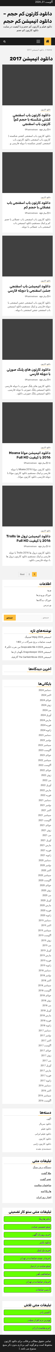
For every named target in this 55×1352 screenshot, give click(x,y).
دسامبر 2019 (45, 920)
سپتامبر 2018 (44, 985)
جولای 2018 (45, 995)
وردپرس (47, 605)
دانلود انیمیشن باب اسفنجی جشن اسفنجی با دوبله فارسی (29, 288)
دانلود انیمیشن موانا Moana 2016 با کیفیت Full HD (29, 455)
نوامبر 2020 (45, 865)
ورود (49, 590)
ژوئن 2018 (46, 1000)
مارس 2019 (45, 955)
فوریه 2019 (45, 960)
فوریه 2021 (45, 850)
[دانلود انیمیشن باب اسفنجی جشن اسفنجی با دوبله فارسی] (27, 256)
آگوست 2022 (44, 765)
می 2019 (46, 945)
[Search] (4, 42)
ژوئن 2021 (46, 830)
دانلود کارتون (45, 110)
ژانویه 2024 (45, 730)
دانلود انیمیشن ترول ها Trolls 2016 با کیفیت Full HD (28, 538)
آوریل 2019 (46, 950)
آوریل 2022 (46, 785)
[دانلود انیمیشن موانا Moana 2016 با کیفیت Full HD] (27, 422)
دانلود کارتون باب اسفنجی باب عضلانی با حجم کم (28, 205)
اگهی (48, 1118)
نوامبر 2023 (45, 740)
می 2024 (46, 710)
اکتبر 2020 (46, 870)
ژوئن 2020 (46, 890)
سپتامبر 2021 (44, 815)
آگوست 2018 (44, 990)
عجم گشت (45, 1179)
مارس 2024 (45, 720)
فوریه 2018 (45, 1020)
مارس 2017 (45, 1070)
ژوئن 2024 (46, 705)
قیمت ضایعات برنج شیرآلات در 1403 (33, 642)
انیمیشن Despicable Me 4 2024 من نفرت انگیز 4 (28, 647)
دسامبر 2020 (45, 860)
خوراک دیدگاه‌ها (43, 600)
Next (22, 574)
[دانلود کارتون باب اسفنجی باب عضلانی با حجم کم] (27, 172)
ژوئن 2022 (46, 775)
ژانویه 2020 (45, 915)
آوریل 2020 (46, 900)
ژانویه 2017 (45, 1080)
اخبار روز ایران (43, 1197)
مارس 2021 (45, 845)
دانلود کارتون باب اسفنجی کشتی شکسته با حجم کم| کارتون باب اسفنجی (31, 119)
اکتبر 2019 (46, 925)
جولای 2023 (45, 755)
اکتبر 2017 (46, 1040)
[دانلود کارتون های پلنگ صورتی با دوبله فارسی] (27, 339)
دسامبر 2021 (45, 800)
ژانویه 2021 (45, 855)
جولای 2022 (45, 770)
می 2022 (46, 780)
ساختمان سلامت (42, 1185)
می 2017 (46, 1060)
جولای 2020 (45, 885)
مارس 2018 (45, 1015)
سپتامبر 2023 (44, 745)
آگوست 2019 (44, 935)
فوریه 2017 (45, 1075)
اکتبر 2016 (46, 1090)
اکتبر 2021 (46, 810)
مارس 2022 (45, 790)
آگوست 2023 (44, 750)
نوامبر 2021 (45, 805)
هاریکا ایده (46, 1191)
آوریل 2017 (46, 1065)
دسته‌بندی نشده (43, 1148)
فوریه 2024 (45, 725)
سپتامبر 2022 (44, 760)
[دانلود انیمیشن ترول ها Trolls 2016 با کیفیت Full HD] (27, 506)
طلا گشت (46, 1173)
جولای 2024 (45, 700)
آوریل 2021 (46, 840)
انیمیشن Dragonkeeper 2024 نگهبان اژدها (31, 652)
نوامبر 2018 (45, 975)
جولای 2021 (45, 825)
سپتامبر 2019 (44, 930)
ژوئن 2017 (46, 1055)
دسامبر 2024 (45, 690)
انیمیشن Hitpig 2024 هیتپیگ (38, 637)
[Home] (47, 41)
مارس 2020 (45, 905)
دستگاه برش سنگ (42, 1167)
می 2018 (46, 1005)
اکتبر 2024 (46, 695)
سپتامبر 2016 (44, 1095)
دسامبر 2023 (45, 735)
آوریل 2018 (46, 1010)
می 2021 (46, 835)
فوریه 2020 (45, 910)
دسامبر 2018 (45, 970)
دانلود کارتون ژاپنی (42, 1144)
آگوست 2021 (44, 820)
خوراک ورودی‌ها (43, 595)
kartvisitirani (32, 130)
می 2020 (46, 895)
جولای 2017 (45, 1050)
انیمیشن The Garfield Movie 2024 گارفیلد (31, 657)
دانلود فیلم (46, 1128)
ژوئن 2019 (46, 940)
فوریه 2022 (45, 795)
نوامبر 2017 (45, 1035)
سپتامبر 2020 (44, 875)
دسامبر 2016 (45, 1085)
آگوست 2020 (44, 880)
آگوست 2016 (44, 1100)
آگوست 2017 (44, 1045)
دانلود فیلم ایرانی (43, 1134)
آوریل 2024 (46, 715)
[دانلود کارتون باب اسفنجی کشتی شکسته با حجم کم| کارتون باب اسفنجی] (27, 85)
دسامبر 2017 (45, 1030)
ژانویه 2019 (45, 965)
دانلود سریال (45, 1124)
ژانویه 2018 (45, 1025)
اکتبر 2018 (46, 980)
